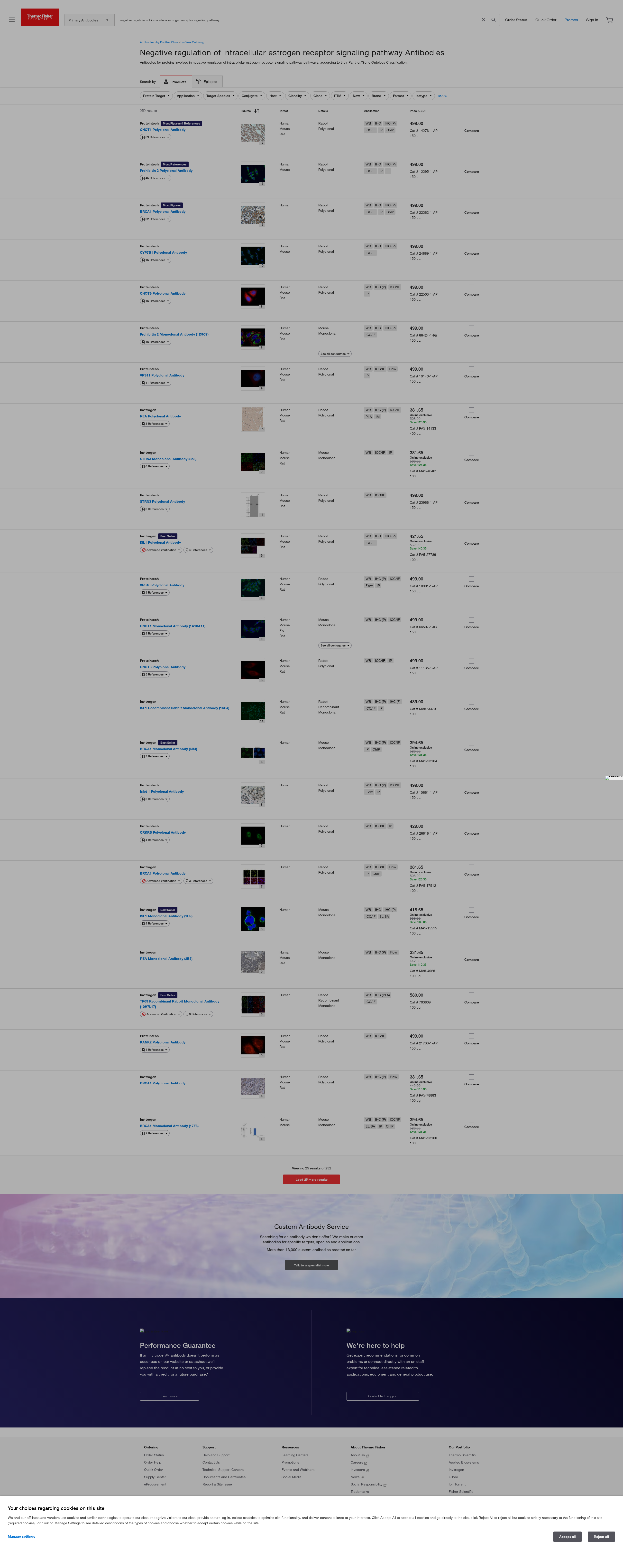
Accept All (567, 1536)
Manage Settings (21, 1536)
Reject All (601, 1536)
